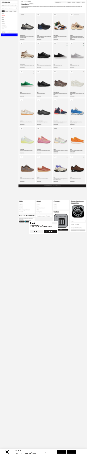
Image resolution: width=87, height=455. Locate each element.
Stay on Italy (36, 231)
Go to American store (50, 231)
